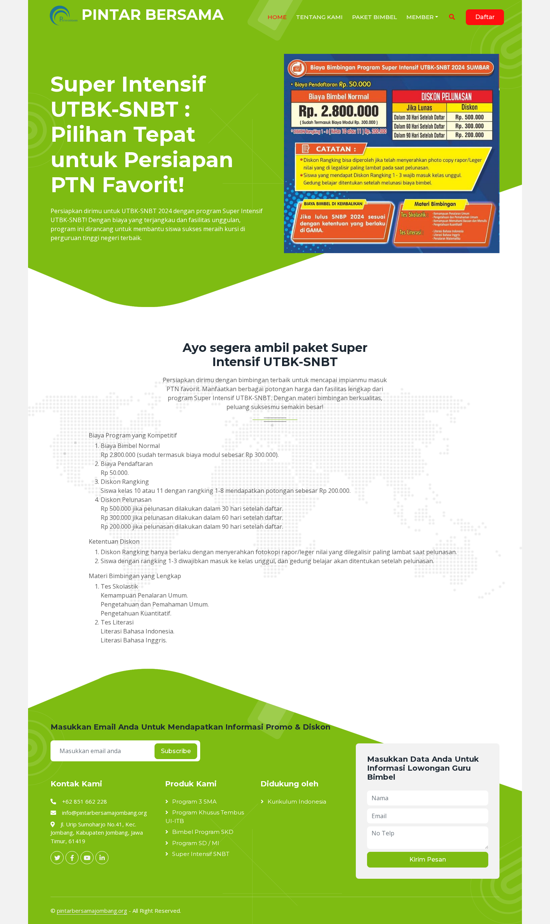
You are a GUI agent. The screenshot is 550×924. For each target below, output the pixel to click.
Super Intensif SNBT (200, 853)
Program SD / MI (195, 843)
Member (420, 17)
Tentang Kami (319, 17)
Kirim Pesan (427, 859)
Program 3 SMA (194, 801)
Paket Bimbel (374, 17)
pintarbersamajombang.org (92, 910)
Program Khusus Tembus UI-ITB (204, 817)
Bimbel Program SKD (202, 831)
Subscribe (176, 751)
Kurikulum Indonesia (297, 801)
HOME (277, 17)
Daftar (485, 17)
